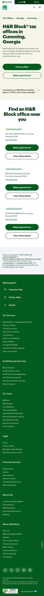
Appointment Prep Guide (13, 413)
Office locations (9, 508)
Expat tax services (10, 351)
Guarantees (7, 557)
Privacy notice (8, 446)
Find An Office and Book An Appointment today (22, 259)
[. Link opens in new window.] (10, 591)
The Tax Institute (9, 554)
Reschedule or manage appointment (17, 322)
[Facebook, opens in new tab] (11, 570)
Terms (5, 443)
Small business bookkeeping (14, 374)
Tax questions (8, 505)
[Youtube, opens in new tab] (23, 570)
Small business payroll (12, 377)
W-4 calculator (8, 426)
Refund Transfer (9, 478)
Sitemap (6, 514)
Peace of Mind (8, 342)
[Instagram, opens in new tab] (17, 570)
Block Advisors (9, 368)
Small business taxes (11, 371)
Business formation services (14, 381)
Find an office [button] (22, 67)
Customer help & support (13, 501)
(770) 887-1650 (11, 140)
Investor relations (10, 550)
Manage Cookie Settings (12, 449)
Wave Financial (9, 384)
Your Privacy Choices (27, 591)
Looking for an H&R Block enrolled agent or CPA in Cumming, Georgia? (19, 91)
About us (6, 531)
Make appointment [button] (22, 75)
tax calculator (8, 263)
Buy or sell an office (10, 540)
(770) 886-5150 (11, 180)
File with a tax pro (10, 328)
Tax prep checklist (10, 410)
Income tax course (10, 544)
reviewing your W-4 (24, 263)
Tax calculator (8, 407)
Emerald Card (8, 475)
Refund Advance (9, 485)
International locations (12, 511)
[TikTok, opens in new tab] (5, 570)
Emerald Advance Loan (12, 482)
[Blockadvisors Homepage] (22, 2)
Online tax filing (9, 325)
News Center (8, 547)
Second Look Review (11, 338)
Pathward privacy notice (12, 452)
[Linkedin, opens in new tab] (30, 570)
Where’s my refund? (11, 423)
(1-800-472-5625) (9, 257)
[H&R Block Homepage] (7, 2)
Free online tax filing (11, 332)
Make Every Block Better (12, 534)
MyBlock (6, 400)
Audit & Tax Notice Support (14, 348)
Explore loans (8, 469)
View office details (22, 156)
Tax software (8, 335)
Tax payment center (11, 420)
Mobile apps (7, 403)
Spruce (5, 472)
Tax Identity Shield (10, 345)
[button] (34, 8)
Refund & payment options (13, 417)
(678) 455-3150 (11, 219)
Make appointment (22, 147)
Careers (6, 537)
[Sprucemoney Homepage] (36, 2)
